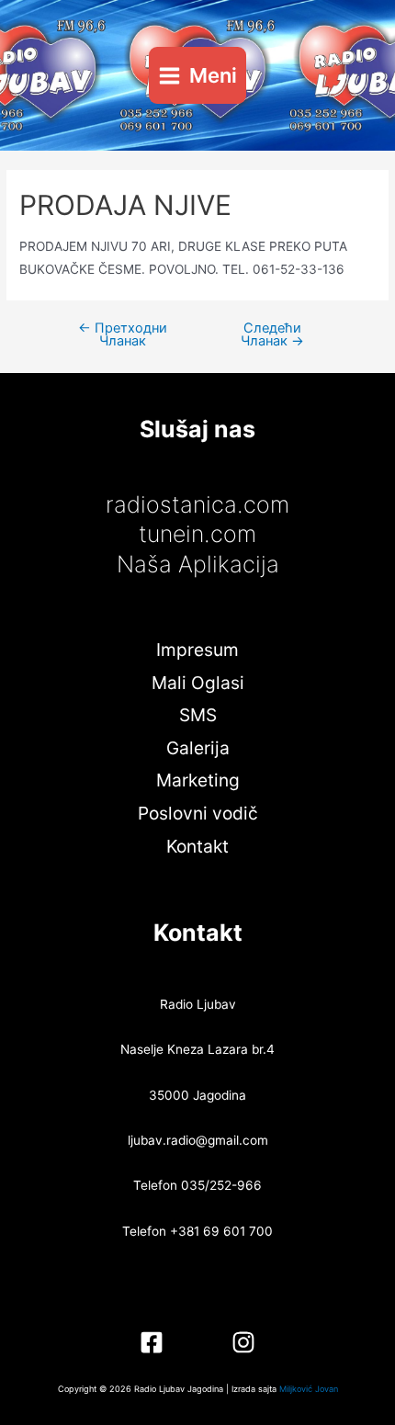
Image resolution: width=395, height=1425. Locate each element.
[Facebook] (151, 1342)
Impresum (197, 650)
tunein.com (197, 534)
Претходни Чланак (122, 335)
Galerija (198, 748)
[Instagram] (243, 1342)
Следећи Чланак (272, 335)
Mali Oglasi (198, 683)
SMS (198, 715)
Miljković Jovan (308, 1389)
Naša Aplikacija (198, 564)
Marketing (198, 780)
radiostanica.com (197, 504)
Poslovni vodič (198, 813)
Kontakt (197, 846)
